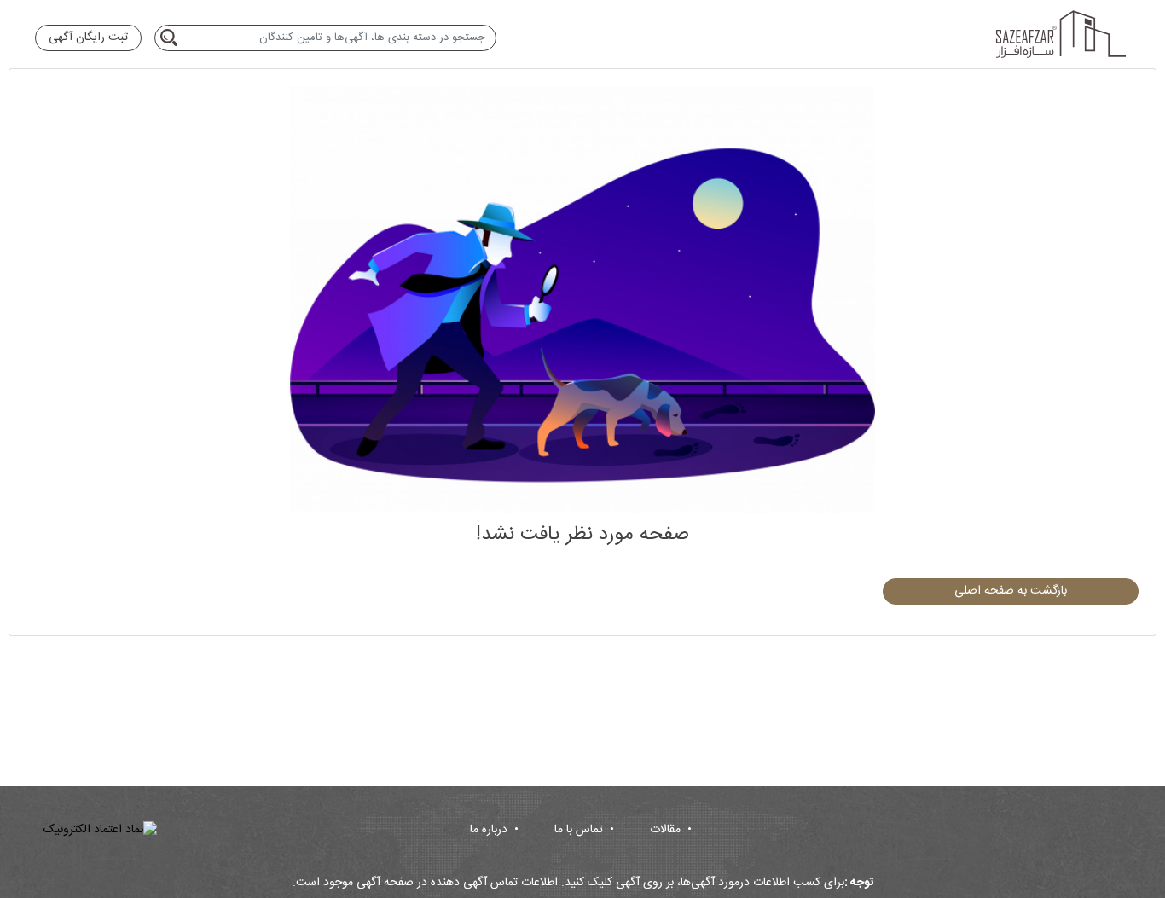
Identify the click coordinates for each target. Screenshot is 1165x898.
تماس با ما (584, 830)
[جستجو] (171, 38)
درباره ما (494, 830)
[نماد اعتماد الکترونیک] (100, 830)
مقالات (671, 830)
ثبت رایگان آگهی (88, 37)
